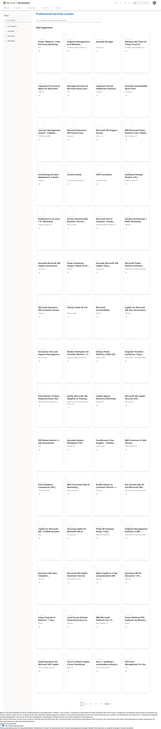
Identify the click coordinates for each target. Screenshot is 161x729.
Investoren (11, 721)
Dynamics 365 (32, 719)
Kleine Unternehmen (84, 719)
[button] (37, 20)
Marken (91, 728)
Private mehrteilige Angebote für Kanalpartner (76, 717)
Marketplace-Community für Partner (19, 717)
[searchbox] (20, 20)
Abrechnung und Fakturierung (146, 712)
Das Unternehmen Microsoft (114, 719)
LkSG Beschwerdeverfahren (25, 721)
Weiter (107, 704)
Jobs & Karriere (97, 719)
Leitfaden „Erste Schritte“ (61, 712)
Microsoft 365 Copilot (56, 719)
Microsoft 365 (43, 719)
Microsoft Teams (70, 719)
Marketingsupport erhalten (56, 715)
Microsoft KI (4, 719)
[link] (49, 52)
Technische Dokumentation (80, 712)
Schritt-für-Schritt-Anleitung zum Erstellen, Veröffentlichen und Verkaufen (112, 715)
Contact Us (47, 728)
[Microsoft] (9, 3)
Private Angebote (97, 712)
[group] (39, 51)
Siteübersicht (38, 728)
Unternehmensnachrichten (133, 719)
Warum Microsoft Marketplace (11, 712)
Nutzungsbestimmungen (79, 728)
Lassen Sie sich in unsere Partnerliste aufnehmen (28, 715)
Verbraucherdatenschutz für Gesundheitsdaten (16, 728)
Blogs (24, 712)
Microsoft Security (15, 719)
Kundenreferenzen (33, 712)
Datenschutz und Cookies (61, 728)
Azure (25, 719)
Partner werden (5, 715)
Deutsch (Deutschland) (8, 723)
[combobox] (69, 20)
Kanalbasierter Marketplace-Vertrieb (46, 717)
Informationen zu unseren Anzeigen (107, 728)
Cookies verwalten (126, 728)
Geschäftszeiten (46, 712)
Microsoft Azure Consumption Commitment (120, 712)
